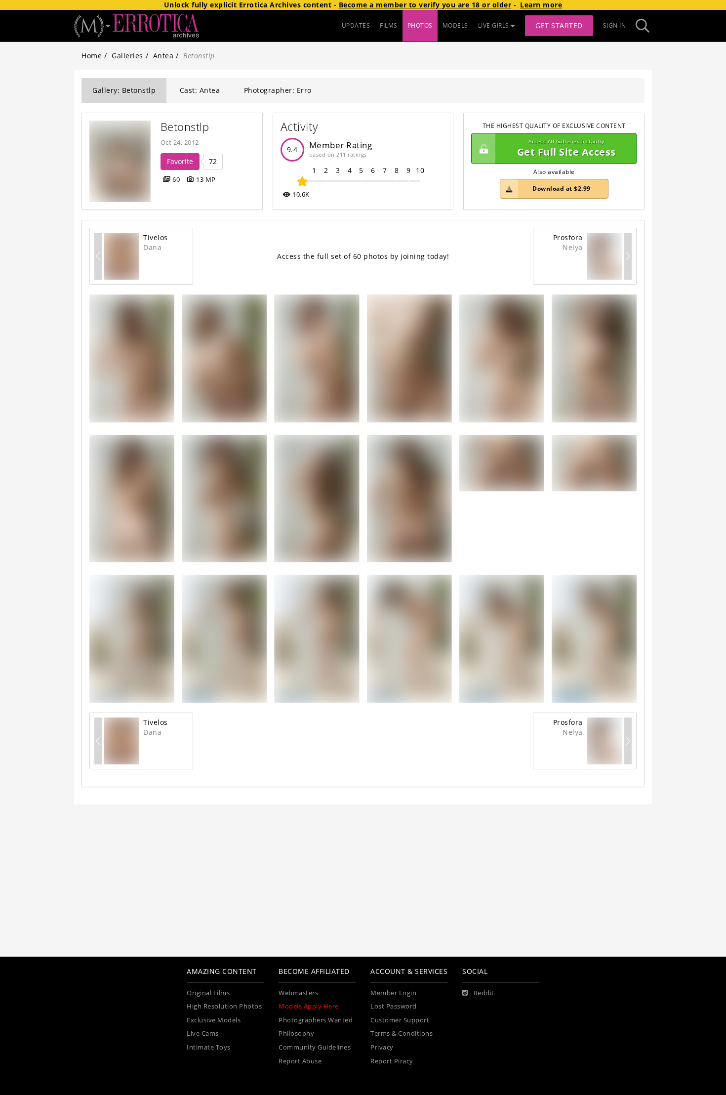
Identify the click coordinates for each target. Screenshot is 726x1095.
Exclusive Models (214, 1020)
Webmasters (298, 993)
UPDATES (356, 25)
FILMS (389, 25)
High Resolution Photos (224, 1006)
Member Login (393, 993)
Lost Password (393, 1006)
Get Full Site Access (566, 148)
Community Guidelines (315, 1047)
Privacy (382, 1047)
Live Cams (203, 1033)
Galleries (127, 55)
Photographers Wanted (316, 1020)
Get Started (559, 25)
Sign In (614, 25)
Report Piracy (391, 1061)
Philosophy (296, 1033)
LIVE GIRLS (493, 25)
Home (91, 55)
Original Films (208, 993)
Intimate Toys (209, 1047)
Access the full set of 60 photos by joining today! (363, 256)
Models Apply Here (309, 1006)
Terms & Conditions (401, 1033)
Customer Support (399, 1020)
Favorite (180, 161)
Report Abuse (300, 1061)
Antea (163, 55)
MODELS (455, 25)
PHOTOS (420, 25)
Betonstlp (185, 126)
